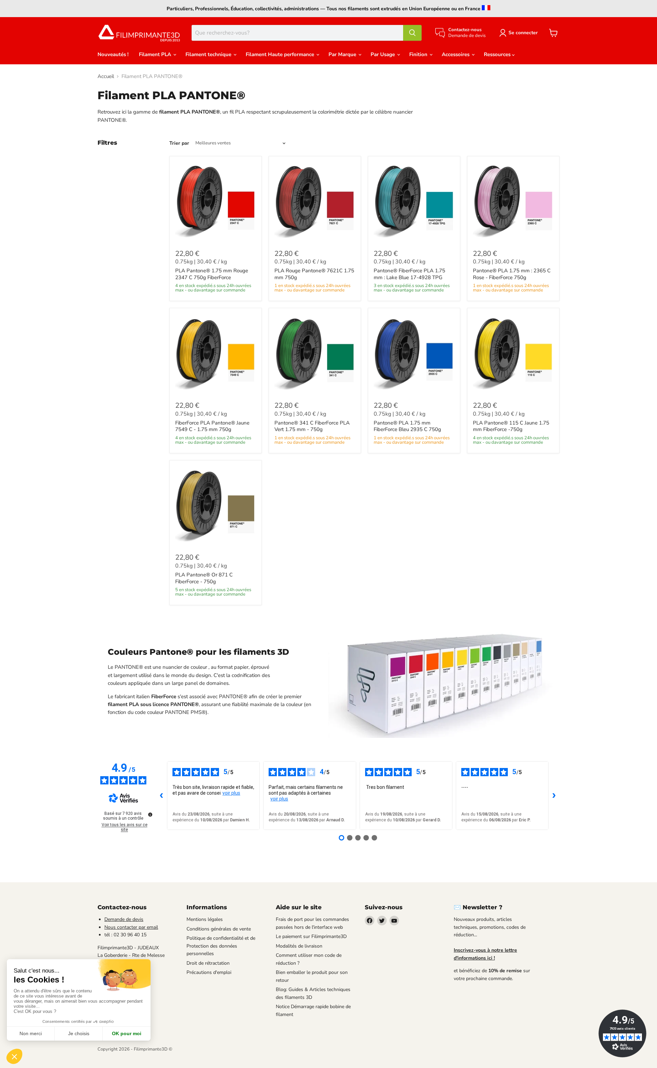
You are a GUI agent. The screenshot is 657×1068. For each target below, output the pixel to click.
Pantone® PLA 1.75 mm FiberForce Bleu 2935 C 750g (407, 426)
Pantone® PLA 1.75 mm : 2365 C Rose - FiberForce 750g (512, 274)
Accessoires (456, 54)
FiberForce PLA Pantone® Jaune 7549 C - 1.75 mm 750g (212, 426)
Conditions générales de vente (218, 929)
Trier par (179, 143)
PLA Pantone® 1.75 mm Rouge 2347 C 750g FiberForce (211, 274)
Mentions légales (204, 919)
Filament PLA (155, 54)
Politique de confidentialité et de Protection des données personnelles (220, 946)
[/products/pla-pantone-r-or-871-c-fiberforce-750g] (215, 506)
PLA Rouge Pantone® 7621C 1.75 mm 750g (314, 274)
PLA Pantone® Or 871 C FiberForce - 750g (204, 578)
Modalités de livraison (299, 946)
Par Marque (343, 54)
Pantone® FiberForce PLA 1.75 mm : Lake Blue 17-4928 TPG (409, 274)
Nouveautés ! (113, 54)
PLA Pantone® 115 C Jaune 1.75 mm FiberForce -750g (511, 426)
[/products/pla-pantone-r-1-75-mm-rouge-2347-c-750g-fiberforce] (215, 202)
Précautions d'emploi (208, 972)
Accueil (106, 76)
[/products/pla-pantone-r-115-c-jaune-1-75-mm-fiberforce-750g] (513, 354)
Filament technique (209, 54)
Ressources (498, 54)
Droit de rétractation (208, 963)
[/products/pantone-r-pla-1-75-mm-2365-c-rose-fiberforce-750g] (513, 202)
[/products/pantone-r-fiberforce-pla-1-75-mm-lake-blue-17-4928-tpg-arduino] (414, 202)
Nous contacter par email (131, 927)
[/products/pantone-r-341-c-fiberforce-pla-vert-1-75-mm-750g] (314, 354)
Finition (419, 54)
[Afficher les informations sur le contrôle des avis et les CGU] (150, 814)
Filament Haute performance (280, 54)
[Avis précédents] (161, 795)
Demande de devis (123, 919)
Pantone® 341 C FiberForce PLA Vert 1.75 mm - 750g (312, 426)
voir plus (231, 793)
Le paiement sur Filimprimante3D (311, 936)
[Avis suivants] (554, 795)
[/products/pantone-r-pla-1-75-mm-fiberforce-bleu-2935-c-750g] (414, 354)
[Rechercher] (412, 33)
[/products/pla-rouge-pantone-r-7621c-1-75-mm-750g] (314, 202)
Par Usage (383, 54)
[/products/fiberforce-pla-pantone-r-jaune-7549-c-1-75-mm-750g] (215, 354)
